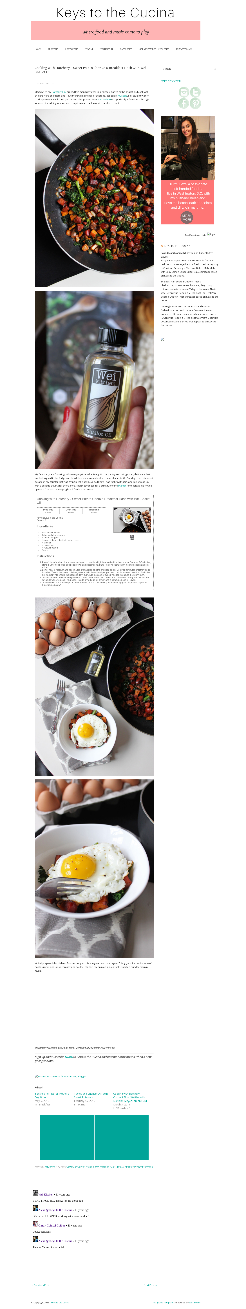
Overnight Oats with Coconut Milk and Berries (185, 306)
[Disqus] (94, 1233)
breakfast (71, 1167)
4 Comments (43, 83)
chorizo (90, 1167)
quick (128, 1167)
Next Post (150, 1285)
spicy (133, 1167)
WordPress (194, 1302)
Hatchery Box (59, 91)
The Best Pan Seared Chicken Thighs (181, 281)
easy (97, 1167)
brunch (81, 1167)
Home (38, 49)
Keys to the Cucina (177, 245)
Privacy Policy (184, 49)
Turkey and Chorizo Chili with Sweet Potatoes (91, 1095)
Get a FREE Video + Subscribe (154, 49)
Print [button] (132, 539)
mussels (122, 95)
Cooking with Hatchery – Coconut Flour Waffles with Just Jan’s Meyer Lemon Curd (130, 1097)
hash (112, 1167)
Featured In (106, 49)
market (122, 485)
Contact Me (71, 49)
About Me (53, 49)
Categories (126, 49)
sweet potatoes (145, 1167)
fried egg (104, 1167)
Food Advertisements (194, 235)
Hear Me (89, 49)
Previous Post (40, 1285)
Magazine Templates (164, 1302)
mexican (120, 1167)
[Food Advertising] (162, 338)
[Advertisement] (67, 1137)
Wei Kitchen (104, 99)
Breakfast (50, 1167)
